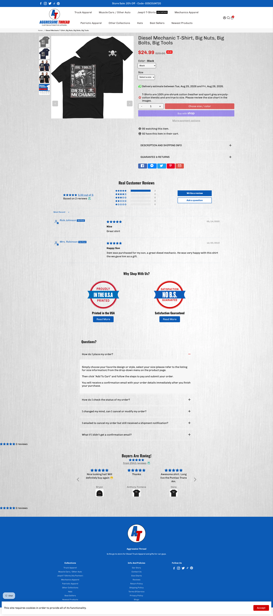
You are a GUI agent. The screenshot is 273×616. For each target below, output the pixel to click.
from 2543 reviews (134, 463)
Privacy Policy (136, 595)
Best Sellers (157, 23)
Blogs (136, 599)
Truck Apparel (83, 12)
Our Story (136, 568)
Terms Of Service (136, 591)
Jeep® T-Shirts (152, 12)
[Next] (130, 103)
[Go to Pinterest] (58, 3)
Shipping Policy (136, 587)
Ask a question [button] (195, 200)
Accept (261, 607)
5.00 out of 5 (85, 195)
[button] (121, 191)
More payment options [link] (186, 120)
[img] (114, 221)
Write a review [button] (195, 193)
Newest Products (182, 23)
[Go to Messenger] (152, 166)
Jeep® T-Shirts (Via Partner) (70, 575)
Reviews (136, 579)
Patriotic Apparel (91, 23)
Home (40, 30)
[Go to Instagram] (45, 3)
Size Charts (136, 575)
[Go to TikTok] (54, 3)
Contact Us (136, 571)
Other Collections (119, 23)
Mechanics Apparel (186, 12)
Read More (103, 319)
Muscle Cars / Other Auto (115, 12)
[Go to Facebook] (40, 3)
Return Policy (136, 583)
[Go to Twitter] (50, 3)
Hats (140, 23)
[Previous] (55, 103)
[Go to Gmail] (179, 166)
